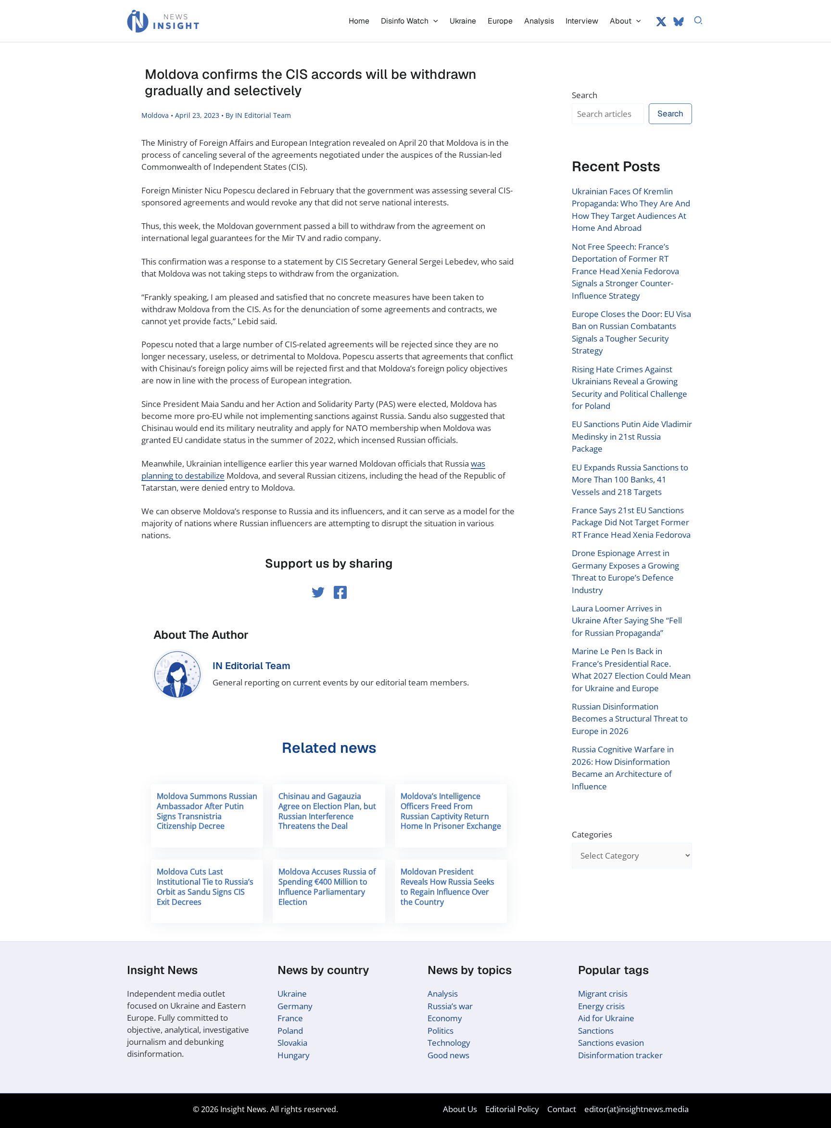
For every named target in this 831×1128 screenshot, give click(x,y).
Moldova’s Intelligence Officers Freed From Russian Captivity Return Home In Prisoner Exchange (451, 811)
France (290, 1018)
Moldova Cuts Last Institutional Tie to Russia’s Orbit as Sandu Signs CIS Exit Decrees (205, 886)
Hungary (293, 1055)
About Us (460, 1109)
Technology (449, 1042)
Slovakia (292, 1042)
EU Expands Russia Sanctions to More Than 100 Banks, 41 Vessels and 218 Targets (630, 479)
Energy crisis (601, 1006)
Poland (290, 1030)
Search (584, 95)
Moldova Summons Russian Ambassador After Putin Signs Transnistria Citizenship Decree (207, 811)
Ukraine (292, 993)
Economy (445, 1018)
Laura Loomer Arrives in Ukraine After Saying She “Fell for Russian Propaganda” (627, 620)
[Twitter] (661, 21)
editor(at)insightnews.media (636, 1109)
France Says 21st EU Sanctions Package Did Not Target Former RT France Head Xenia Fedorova (631, 522)
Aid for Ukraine (606, 1018)
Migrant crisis (603, 993)
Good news (448, 1055)
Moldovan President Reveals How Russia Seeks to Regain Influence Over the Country (447, 886)
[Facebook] (340, 592)
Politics (440, 1030)
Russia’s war (450, 1006)
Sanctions (596, 1030)
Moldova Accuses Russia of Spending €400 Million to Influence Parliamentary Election (327, 886)
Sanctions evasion (611, 1042)
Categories (592, 834)
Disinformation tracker (620, 1055)
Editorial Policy (512, 1109)
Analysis (443, 993)
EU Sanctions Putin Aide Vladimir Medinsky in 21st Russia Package (632, 436)
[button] (433, 20)
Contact (561, 1109)
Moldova (155, 115)
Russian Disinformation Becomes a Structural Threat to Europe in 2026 (630, 718)
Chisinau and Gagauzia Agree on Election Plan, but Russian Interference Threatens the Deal (327, 811)
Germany (295, 1006)
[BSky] (678, 21)
